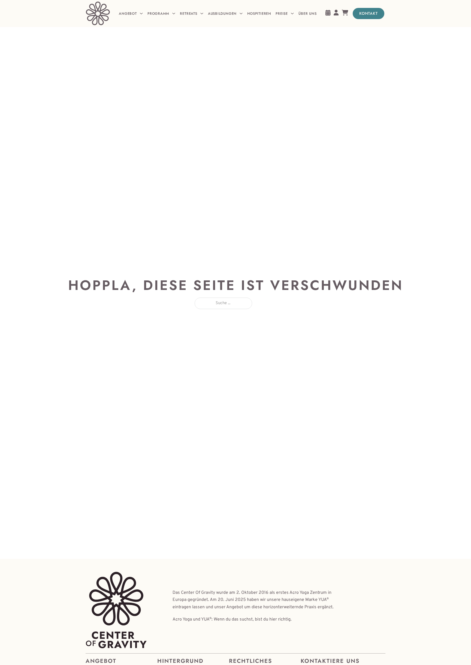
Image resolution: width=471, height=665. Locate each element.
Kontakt (368, 13)
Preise (282, 13)
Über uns (307, 13)
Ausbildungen (222, 13)
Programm (158, 13)
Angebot (128, 13)
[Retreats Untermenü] (202, 13)
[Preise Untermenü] (292, 13)
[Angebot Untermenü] (141, 13)
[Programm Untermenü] (174, 13)
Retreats (188, 13)
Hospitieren (259, 13)
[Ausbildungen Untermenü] (241, 13)
